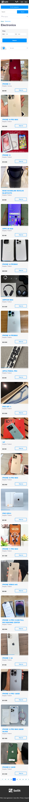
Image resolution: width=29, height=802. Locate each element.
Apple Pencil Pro (9, 371)
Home (2, 21)
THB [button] (22, 2)
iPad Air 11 (6, 406)
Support (27, 798)
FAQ (1, 798)
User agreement (8, 798)
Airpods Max (7, 300)
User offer (16, 798)
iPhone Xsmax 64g (10, 584)
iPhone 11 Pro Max (10, 549)
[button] (17, 2)
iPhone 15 (6, 155)
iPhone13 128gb (8, 767)
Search (22, 12)
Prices (22, 798)
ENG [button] (26, 2)
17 (2, 779)
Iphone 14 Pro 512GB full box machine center (13, 621)
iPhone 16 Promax (10, 264)
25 (26, 779)
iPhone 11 (6, 84)
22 (17, 779)
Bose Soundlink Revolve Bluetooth (13, 192)
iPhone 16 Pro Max (10, 119)
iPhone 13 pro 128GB (11, 693)
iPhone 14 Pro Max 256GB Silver (12, 730)
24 (23, 779)
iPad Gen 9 (6, 513)
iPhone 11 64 (7, 658)
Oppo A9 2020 (7, 228)
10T (3, 442)
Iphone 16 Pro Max (10, 478)
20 (11, 779)
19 (8, 779)
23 (20, 779)
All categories (15, 7)
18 (5, 779)
